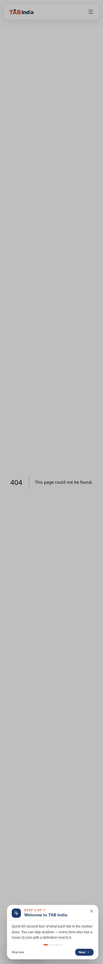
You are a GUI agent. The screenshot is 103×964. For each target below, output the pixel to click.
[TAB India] (21, 12)
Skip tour (18, 952)
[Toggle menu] (91, 12)
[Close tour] (91, 911)
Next (82, 952)
